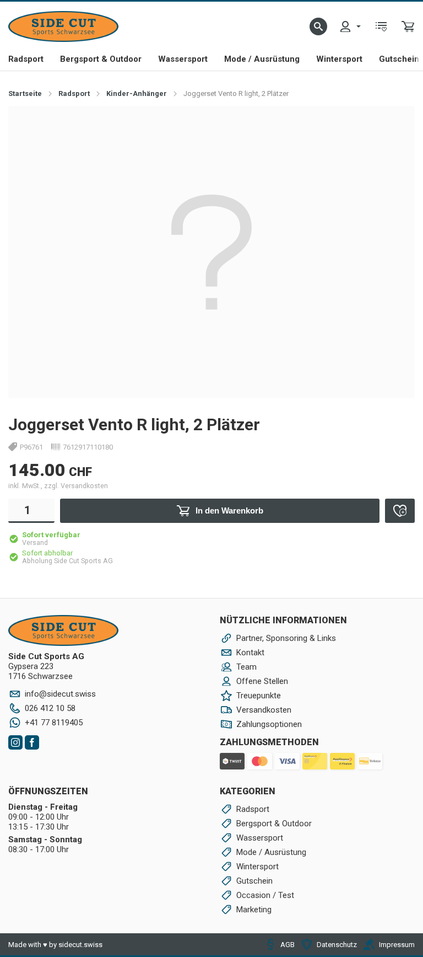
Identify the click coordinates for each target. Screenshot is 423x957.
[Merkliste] (381, 26)
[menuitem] (350, 26)
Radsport (26, 59)
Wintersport (339, 59)
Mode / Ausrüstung (262, 59)
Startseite (25, 93)
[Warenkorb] (408, 26)
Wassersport (183, 59)
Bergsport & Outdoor (101, 59)
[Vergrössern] (394, 126)
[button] (318, 26)
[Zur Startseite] (63, 26)
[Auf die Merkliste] (400, 511)
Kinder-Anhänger (136, 93)
